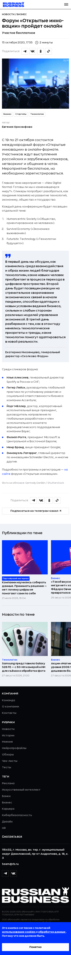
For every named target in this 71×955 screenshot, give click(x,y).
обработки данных (52, 932)
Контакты (9, 713)
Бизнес (22, 14)
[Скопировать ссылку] (48, 51)
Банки (6, 796)
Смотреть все (12, 836)
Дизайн (7, 821)
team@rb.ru (10, 864)
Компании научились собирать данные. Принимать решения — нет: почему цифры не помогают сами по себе (24, 588)
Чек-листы (9, 761)
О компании (10, 706)
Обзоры (8, 754)
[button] (66, 4)
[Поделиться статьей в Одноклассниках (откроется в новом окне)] (40, 51)
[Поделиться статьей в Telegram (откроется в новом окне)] (24, 51)
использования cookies (19, 932)
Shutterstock (56, 483)
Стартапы (20, 114)
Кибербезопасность (17, 815)
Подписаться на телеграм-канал (34, 511)
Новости (8, 14)
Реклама (8, 783)
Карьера (8, 809)
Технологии (37, 114)
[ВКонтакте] (13, 873)
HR (4, 828)
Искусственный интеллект (21, 789)
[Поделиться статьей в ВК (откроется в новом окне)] (32, 51)
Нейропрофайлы (14, 748)
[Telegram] (5, 873)
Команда (8, 700)
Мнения (7, 741)
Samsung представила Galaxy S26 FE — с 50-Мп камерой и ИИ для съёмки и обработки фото (23, 667)
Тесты (6, 767)
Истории (8, 735)
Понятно (35, 947)
